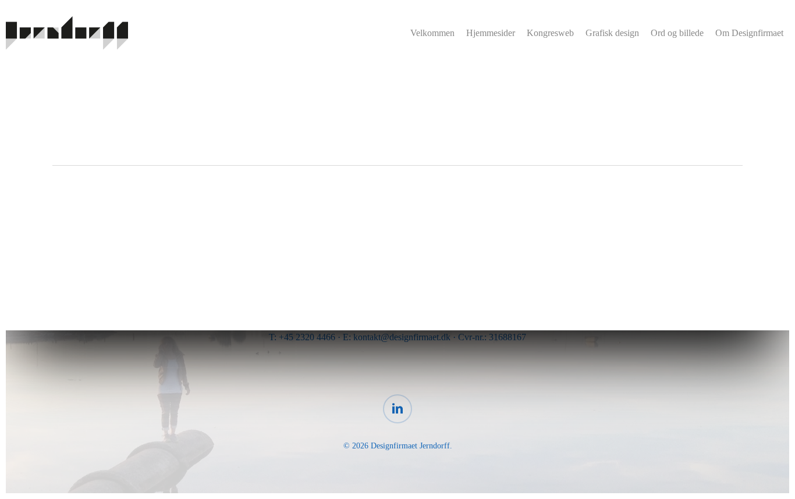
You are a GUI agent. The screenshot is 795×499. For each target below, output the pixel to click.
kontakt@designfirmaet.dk (401, 337)
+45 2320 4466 (307, 337)
